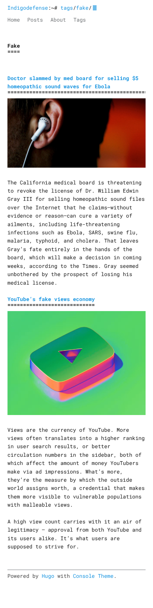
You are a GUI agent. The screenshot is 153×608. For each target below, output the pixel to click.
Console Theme (93, 575)
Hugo (48, 575)
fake (82, 7)
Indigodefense (27, 7)
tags (67, 7)
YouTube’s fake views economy (51, 299)
